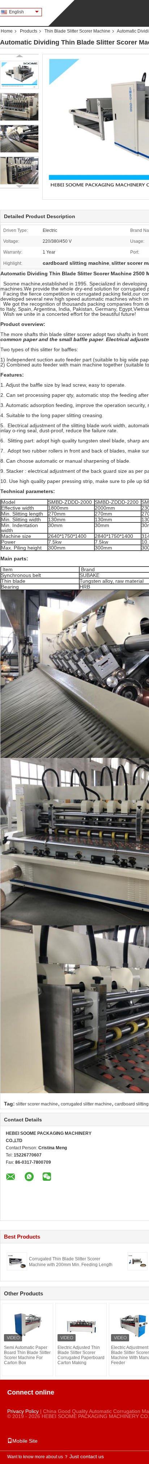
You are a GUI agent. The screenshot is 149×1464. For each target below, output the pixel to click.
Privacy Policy (23, 1411)
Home (7, 31)
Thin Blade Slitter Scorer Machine (77, 31)
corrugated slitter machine (86, 1104)
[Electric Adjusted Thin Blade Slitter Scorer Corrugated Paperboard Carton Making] (81, 1325)
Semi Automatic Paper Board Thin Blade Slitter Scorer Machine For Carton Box (27, 1355)
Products (28, 31)
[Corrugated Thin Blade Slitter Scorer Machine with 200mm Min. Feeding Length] (17, 1261)
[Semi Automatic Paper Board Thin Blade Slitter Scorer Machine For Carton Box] (27, 1325)
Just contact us (86, 1456)
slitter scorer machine (37, 1104)
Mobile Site (25, 1441)
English (16, 11)
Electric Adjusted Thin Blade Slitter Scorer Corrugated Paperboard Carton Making (81, 1355)
